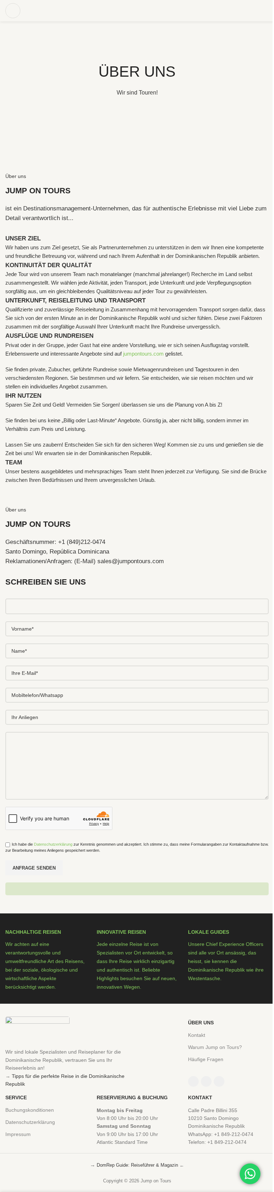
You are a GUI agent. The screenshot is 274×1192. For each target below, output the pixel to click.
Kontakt (196, 1035)
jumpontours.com (143, 354)
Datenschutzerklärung (53, 844)
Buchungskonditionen (29, 1110)
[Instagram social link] (206, 1081)
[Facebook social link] (193, 1081)
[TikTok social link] (219, 1081)
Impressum (18, 1134)
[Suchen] (268, 11)
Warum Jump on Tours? (215, 1047)
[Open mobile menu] (13, 11)
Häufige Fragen (205, 1059)
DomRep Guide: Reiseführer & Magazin (137, 1165)
